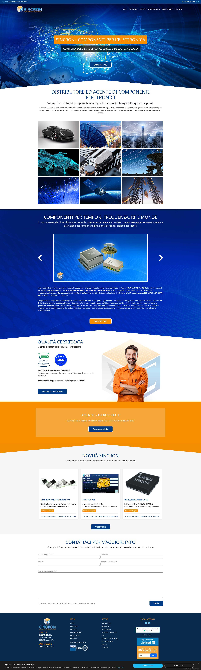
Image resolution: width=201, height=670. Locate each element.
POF (103, 635)
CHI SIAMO (133, 9)
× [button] (198, 663)
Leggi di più (120, 668)
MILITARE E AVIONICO (109, 632)
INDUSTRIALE (106, 629)
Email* (40, 561)
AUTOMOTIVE (106, 623)
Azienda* (104, 554)
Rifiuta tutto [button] (179, 665)
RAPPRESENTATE (154, 9)
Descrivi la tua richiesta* (47, 571)
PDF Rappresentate (78, 642)
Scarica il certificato (52, 391)
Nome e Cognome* (45, 554)
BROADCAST (106, 626)
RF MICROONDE (107, 641)
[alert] (100, 665)
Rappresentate (100, 429)
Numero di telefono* (108, 561)
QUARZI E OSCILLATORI (110, 638)
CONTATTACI (100, 64)
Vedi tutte (100, 526)
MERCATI (73, 629)
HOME (125, 9)
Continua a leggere (47, 511)
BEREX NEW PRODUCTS (136, 499)
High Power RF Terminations (56, 499)
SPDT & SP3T (88, 499)
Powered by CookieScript (191, 669)
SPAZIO (104, 644)
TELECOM (105, 647)
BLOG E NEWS (167, 9)
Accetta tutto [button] (148, 665)
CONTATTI (178, 9)
